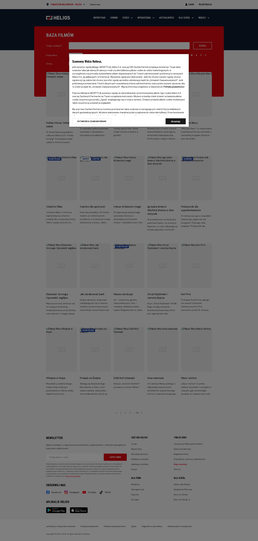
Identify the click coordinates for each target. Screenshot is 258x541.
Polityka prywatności (173, 87)
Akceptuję (175, 121)
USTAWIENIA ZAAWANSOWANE (91, 121)
